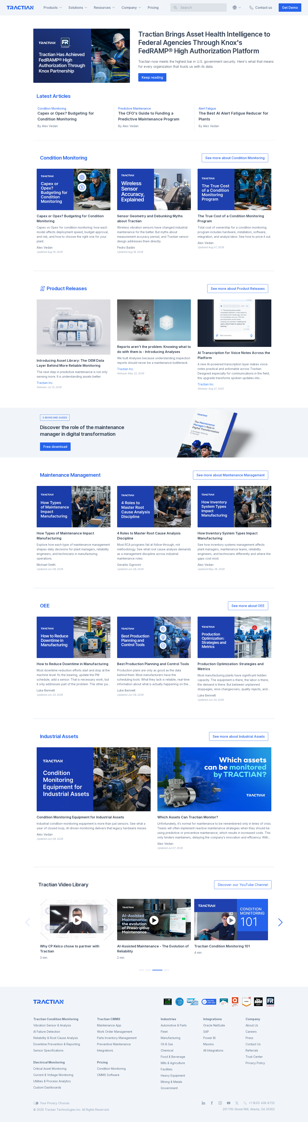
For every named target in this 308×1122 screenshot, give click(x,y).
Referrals (252, 1050)
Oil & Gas (167, 1044)
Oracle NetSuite (214, 1025)
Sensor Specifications (48, 1050)
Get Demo (290, 7)
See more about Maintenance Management (231, 475)
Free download (55, 447)
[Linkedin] (203, 1103)
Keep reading (152, 77)
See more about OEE (248, 606)
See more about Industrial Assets (239, 736)
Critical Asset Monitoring (49, 1068)
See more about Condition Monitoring (235, 158)
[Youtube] (228, 1103)
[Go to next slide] (280, 922)
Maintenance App (109, 1025)
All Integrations (213, 1050)
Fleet (164, 1031)
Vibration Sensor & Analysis (52, 1025)
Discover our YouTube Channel (243, 885)
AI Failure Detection (46, 1031)
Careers (251, 1031)
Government (169, 1088)
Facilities (166, 1069)
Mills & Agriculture (173, 1063)
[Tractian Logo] (20, 7)
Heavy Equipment (173, 1075)
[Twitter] (237, 1103)
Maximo (208, 1044)
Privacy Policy (255, 1063)
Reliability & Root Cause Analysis (55, 1038)
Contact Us (253, 1044)
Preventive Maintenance (114, 1044)
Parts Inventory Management (117, 1038)
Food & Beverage (173, 1056)
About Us (252, 1025)
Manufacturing (170, 1038)
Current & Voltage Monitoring (53, 1075)
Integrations (105, 1050)
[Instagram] (220, 1103)
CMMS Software (108, 1075)
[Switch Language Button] (236, 7)
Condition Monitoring (111, 1068)
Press (249, 1038)
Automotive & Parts (174, 1025)
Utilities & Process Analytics (52, 1081)
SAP (206, 1031)
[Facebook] (212, 1103)
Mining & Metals (171, 1082)
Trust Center (254, 1056)
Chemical (167, 1050)
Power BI (209, 1038)
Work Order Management (114, 1031)
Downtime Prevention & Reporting (56, 1044)
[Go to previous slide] (27, 922)
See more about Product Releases (238, 288)
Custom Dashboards (47, 1087)
